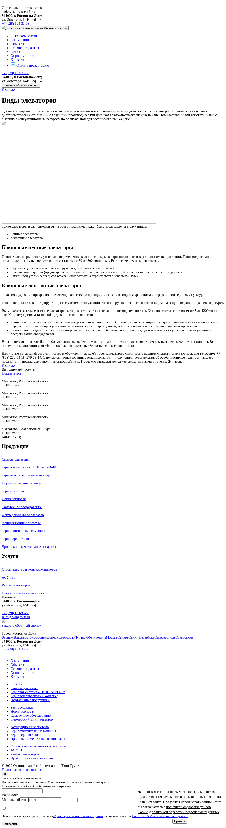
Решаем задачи (26, 36)
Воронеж (40, 637)
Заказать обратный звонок (21, 85)
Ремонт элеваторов (25, 754)
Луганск (81, 637)
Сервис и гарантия (25, 48)
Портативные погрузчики (30, 700)
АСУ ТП (17, 750)
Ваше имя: (10, 795)
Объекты (17, 44)
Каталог (17, 684)
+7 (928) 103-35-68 (15, 23)
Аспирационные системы (30, 727)
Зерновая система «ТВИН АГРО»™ (38, 692)
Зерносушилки (22, 707)
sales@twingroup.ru (16, 617)
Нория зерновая (22, 711)
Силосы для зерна (24, 688)
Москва (111, 637)
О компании (20, 40)
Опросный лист (22, 56)
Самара (122, 637)
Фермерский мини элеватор (32, 719)
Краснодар (66, 637)
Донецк (52, 637)
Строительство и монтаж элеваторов (38, 746)
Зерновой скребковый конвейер (34, 696)
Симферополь (164, 637)
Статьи (16, 52)
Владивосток (23, 637)
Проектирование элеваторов (32, 758)
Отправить (11, 824)
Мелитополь (96, 637)
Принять (179, 821)
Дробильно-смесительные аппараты (38, 739)
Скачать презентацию (32, 65)
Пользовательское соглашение (24, 770)
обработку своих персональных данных (78, 816)
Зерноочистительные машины (33, 731)
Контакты (18, 60)
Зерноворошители (24, 735)
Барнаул (8, 637)
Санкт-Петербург (141, 637)
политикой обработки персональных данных (185, 812)
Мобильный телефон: (19, 800)
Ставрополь (184, 637)
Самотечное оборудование (31, 715)
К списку (9, 89)
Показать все (11, 373)
